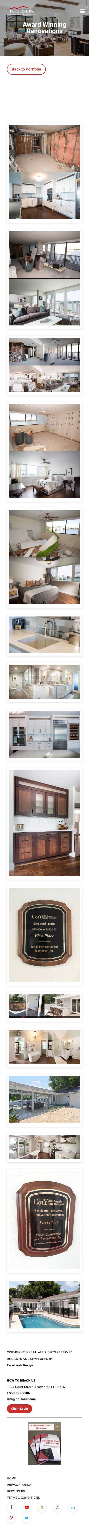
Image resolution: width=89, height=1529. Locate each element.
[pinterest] (11, 1518)
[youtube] (26, 1507)
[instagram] (57, 1507)
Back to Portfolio (26, 69)
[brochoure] (44, 1444)
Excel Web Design (20, 1365)
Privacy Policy (19, 1485)
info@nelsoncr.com (21, 1399)
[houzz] (42, 1507)
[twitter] (26, 1518)
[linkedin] (73, 1507)
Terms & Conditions (23, 1497)
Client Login (19, 1408)
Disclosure (16, 1491)
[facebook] (11, 1507)
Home (11, 1478)
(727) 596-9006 (18, 1393)
